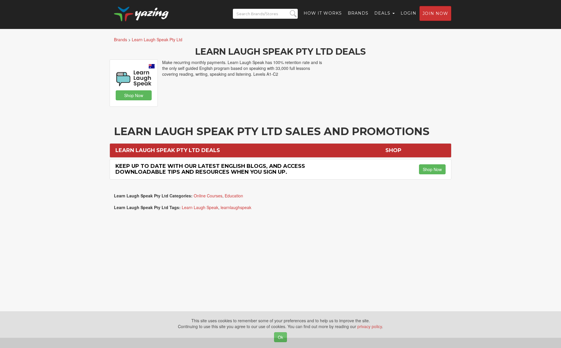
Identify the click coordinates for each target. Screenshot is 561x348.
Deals (383, 13)
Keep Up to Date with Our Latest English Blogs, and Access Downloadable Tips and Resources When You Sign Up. (210, 169)
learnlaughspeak (236, 207)
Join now (435, 13)
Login (408, 13)
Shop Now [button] (133, 95)
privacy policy (369, 326)
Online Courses (208, 196)
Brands (358, 13)
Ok (280, 337)
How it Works (323, 13)
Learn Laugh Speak (200, 207)
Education (234, 196)
